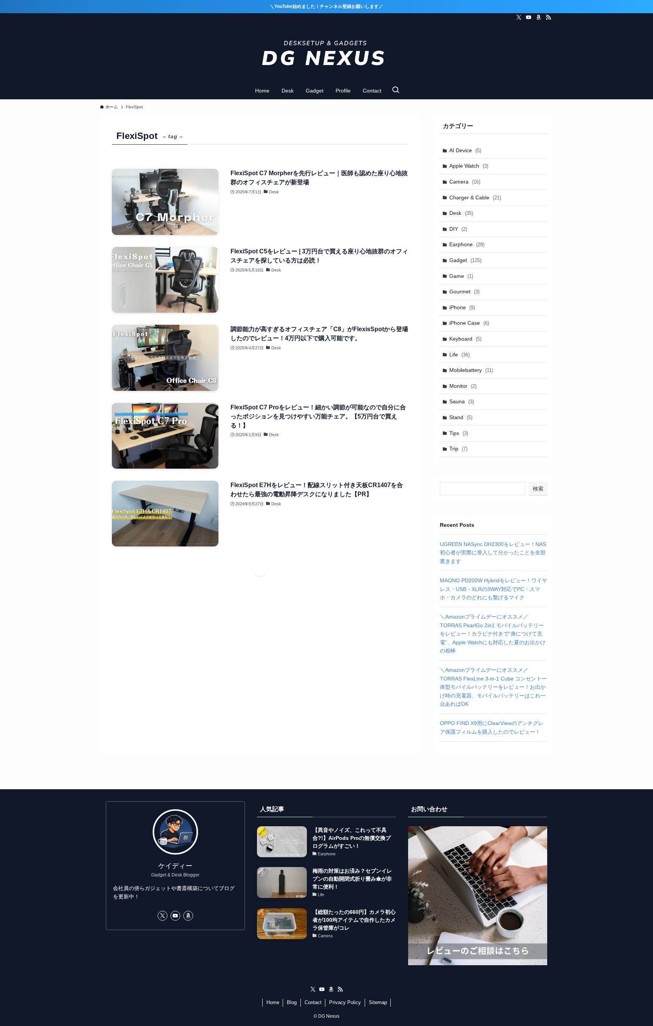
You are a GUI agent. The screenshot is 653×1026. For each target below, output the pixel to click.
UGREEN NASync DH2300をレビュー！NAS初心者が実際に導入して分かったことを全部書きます (493, 552)
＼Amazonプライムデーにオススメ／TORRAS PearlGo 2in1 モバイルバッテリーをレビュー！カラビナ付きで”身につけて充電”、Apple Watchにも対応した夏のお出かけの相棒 (493, 634)
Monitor (463, 386)
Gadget (465, 260)
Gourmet (464, 292)
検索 (538, 489)
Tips (458, 433)
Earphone (466, 244)
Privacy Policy (345, 1002)
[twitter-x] (519, 17)
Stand (460, 417)
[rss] (548, 17)
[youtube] (529, 17)
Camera (464, 182)
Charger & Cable (475, 197)
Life (459, 355)
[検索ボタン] (395, 90)
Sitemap (378, 1002)
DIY (458, 229)
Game (461, 276)
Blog (292, 1002)
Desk (461, 213)
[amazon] (538, 17)
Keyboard (465, 339)
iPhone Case (469, 323)
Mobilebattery (471, 370)
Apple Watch (468, 166)
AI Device (465, 150)
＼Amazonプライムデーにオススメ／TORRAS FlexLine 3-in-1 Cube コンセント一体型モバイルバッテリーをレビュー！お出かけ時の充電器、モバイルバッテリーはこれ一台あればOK (493, 687)
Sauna (461, 401)
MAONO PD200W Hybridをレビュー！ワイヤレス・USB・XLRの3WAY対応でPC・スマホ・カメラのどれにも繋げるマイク (493, 588)
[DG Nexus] (326, 53)
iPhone (462, 307)
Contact (313, 1002)
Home (272, 1002)
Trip (458, 449)
